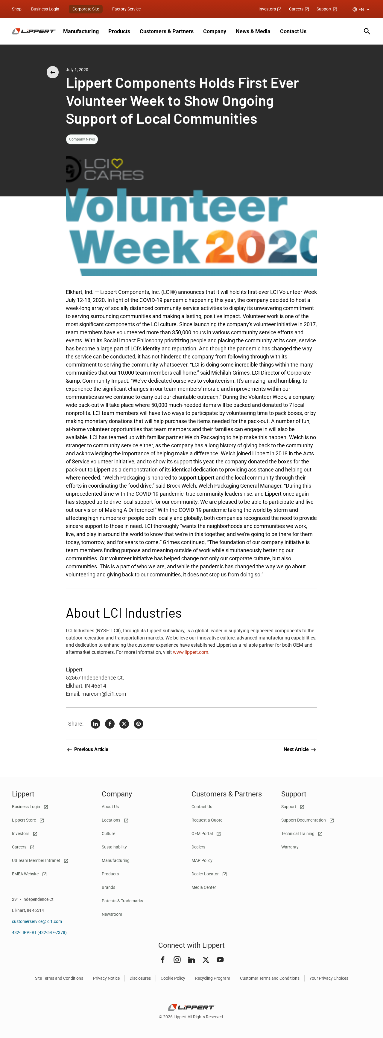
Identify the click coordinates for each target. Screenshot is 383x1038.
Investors (268, 9)
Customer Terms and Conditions (270, 978)
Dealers (198, 847)
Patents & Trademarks (122, 900)
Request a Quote (207, 820)
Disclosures (140, 978)
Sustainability (114, 847)
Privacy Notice (106, 978)
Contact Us (293, 31)
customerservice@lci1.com (37, 921)
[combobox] (361, 9)
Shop (17, 9)
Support (324, 9)
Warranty (290, 847)
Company (214, 31)
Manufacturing (81, 31)
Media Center (204, 887)
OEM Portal (203, 833)
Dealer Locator (206, 873)
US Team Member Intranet (36, 860)
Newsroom (112, 914)
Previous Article (90, 749)
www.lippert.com (190, 652)
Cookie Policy (173, 978)
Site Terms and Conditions (59, 978)
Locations (111, 820)
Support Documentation (304, 820)
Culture (108, 833)
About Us (110, 806)
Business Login (45, 9)
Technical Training (298, 833)
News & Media (253, 31)
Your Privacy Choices (328, 978)
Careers (296, 9)
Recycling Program (212, 978)
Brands (108, 887)
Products (119, 31)
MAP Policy (202, 860)
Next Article (297, 749)
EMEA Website (25, 873)
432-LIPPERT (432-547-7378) (39, 932)
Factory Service (126, 9)
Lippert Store (24, 820)
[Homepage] (34, 31)
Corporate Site (85, 9)
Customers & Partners (167, 31)
